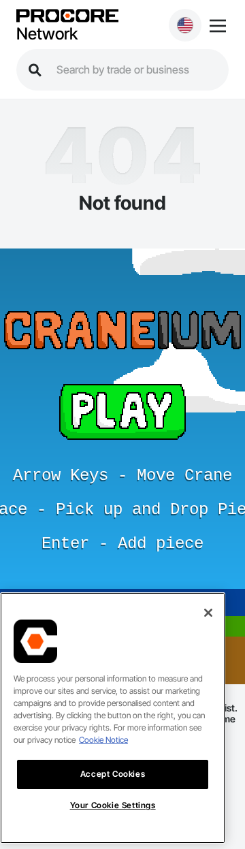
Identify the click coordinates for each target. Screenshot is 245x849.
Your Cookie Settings (113, 805)
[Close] (208, 613)
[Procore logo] (67, 17)
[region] (112, 718)
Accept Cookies (112, 774)
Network (47, 34)
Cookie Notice (103, 740)
